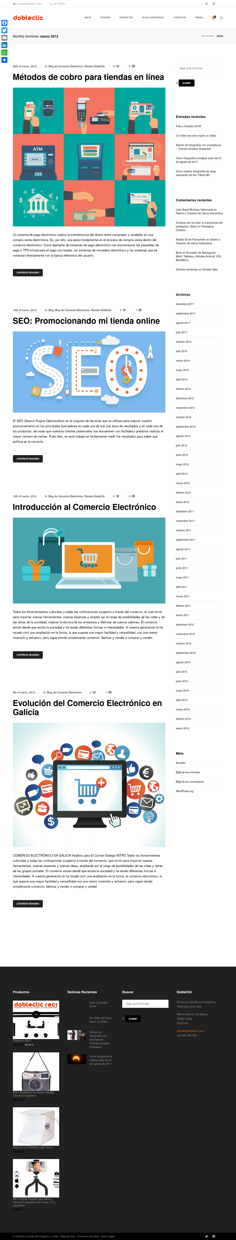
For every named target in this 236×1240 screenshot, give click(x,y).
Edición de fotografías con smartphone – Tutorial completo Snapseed (198, 146)
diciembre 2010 (185, 624)
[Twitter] (4, 30)
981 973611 (59, 3)
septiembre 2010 (186, 653)
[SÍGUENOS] (207, 3)
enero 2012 (182, 502)
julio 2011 (181, 558)
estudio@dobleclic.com (29, 3)
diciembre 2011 (185, 511)
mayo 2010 (182, 690)
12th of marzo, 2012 (25, 496)
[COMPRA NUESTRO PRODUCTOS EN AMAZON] (221, 3)
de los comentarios (190, 781)
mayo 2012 (182, 464)
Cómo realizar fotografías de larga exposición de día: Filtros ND (196, 173)
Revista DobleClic (94, 66)
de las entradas (188, 772)
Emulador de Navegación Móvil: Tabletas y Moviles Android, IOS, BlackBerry (198, 256)
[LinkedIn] (4, 45)
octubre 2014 (183, 341)
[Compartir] (4, 60)
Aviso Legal (108, 1236)
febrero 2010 (183, 719)
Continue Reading (28, 272)
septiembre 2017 (186, 313)
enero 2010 (182, 728)
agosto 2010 (183, 662)
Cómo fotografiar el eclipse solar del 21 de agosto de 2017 (199, 160)
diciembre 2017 (185, 304)
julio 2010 (181, 671)
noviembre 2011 (185, 521)
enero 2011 (182, 615)
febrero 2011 (183, 605)
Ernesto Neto (210, 269)
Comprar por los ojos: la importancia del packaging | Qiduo (199, 224)
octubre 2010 (183, 643)
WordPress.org (184, 791)
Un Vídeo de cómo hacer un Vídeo (196, 135)
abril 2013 (182, 379)
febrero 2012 (183, 492)
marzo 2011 (183, 596)
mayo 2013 (182, 370)
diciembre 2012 (185, 398)
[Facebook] (4, 23)
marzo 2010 (183, 709)
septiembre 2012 (186, 426)
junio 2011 (182, 568)
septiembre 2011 (186, 539)
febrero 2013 (183, 389)
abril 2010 (182, 700)
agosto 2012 (183, 436)
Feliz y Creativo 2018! (188, 126)
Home (220, 36)
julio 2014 (181, 351)
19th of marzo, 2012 (25, 310)
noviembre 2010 (185, 634)
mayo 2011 (182, 577)
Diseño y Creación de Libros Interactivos (199, 213)
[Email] (4, 37)
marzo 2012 (183, 483)
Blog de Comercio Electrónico (65, 66)
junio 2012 (182, 455)
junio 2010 (182, 681)
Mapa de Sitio (68, 1236)
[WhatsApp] (4, 52)
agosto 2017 (183, 323)
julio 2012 (181, 445)
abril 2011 (182, 587)
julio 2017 (181, 332)
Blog (51, 310)
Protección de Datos (88, 1236)
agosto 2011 (183, 549)
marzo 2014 (183, 360)
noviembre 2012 (185, 407)
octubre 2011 (183, 530)
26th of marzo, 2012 (25, 66)
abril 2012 (182, 473)
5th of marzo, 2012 (24, 692)
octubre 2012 (183, 417)
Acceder (180, 763)
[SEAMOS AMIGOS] (214, 3)
